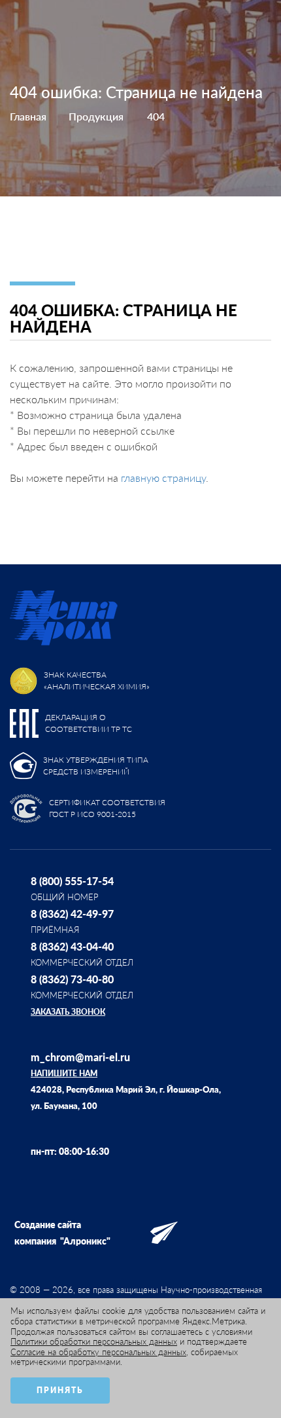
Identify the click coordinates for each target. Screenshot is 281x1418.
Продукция (96, 116)
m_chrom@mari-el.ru (80, 1057)
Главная (28, 116)
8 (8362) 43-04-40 (72, 946)
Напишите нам (64, 1073)
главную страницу (163, 477)
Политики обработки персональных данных (93, 1341)
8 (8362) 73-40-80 (72, 979)
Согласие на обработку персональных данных (98, 1352)
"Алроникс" (85, 1240)
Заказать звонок (68, 1012)
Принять (60, 1390)
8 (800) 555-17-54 (72, 881)
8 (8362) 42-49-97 (72, 913)
